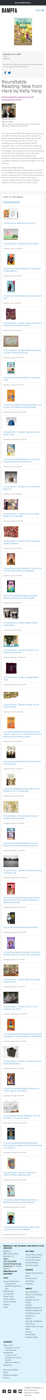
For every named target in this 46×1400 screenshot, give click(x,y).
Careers (28, 1332)
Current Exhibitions (33, 1257)
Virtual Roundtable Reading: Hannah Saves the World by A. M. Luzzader (20, 596)
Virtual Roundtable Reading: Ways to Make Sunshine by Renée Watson (20, 1201)
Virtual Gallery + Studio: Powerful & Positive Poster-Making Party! (19, 1173)
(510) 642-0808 (9, 1261)
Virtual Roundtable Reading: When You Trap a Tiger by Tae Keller (21, 1089)
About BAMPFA (31, 1292)
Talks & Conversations (34, 1273)
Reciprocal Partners (12, 1362)
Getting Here (8, 1291)
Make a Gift (8, 1345)
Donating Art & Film (12, 1348)
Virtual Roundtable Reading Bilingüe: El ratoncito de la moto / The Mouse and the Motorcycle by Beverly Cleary (22, 734)
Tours (27, 1276)
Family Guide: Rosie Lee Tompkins (19, 223)
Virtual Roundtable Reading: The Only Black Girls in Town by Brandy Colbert (20, 844)
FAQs (27, 1329)
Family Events (11, 202)
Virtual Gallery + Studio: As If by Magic (20, 243)
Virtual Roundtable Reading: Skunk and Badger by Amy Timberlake (21, 790)
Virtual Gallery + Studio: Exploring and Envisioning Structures (20, 817)
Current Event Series (33, 1255)
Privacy (6, 1378)
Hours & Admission (11, 1281)
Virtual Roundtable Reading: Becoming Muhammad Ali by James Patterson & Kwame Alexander (21, 900)
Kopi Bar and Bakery (33, 1321)
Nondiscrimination (10, 1375)
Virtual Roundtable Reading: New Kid (20, 927)
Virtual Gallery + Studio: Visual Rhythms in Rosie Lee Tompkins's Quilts (22, 324)
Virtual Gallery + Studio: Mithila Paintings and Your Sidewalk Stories (22, 351)
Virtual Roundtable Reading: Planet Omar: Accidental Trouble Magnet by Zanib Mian (22, 1035)
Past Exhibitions (31, 1262)
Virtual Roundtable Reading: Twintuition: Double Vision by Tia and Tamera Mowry (22, 953)
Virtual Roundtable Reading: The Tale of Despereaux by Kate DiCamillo (21, 460)
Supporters (7, 1365)
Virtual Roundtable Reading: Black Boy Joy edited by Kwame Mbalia (21, 1228)
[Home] (11, 10)
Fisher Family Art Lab (34, 1326)
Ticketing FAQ (10, 1284)
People (28, 1318)
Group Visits (8, 1296)
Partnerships (30, 1334)
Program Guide (31, 1337)
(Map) (5, 1259)
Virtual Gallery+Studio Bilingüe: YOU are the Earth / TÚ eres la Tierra (21, 1116)
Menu (39, 10)
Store (5, 1307)
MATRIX (28, 1305)
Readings (29, 1284)
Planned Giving (10, 1350)
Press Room (30, 1324)
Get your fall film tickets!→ (23, 2)
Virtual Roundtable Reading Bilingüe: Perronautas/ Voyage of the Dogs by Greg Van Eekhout (22, 1145)
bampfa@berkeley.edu (12, 1264)
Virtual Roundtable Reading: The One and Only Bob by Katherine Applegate (22, 569)
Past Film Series (31, 1265)
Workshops (30, 1281)
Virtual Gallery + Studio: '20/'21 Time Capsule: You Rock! (20, 1007)
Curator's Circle (11, 1355)
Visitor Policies (9, 1299)
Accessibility (8, 1294)
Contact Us (7, 1266)
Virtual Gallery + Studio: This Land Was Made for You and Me (21, 515)
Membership (8, 1353)
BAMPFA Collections (33, 1308)
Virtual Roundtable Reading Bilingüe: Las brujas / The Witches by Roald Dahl (22, 406)
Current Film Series (33, 1260)
